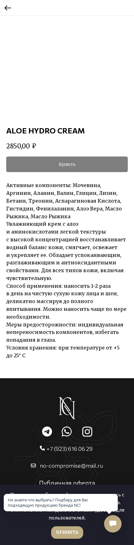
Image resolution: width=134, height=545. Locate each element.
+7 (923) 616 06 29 (69, 448)
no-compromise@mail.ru (71, 465)
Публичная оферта (67, 482)
